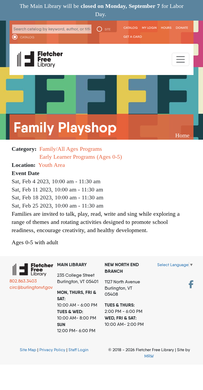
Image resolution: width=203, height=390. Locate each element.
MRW (149, 356)
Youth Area (51, 165)
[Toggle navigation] (180, 59)
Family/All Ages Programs (70, 148)
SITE (107, 29)
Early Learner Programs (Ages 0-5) (80, 156)
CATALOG (27, 37)
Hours (166, 28)
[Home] (39, 59)
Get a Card (132, 37)
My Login (149, 28)
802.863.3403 (23, 281)
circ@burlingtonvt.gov (31, 287)
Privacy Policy (52, 349)
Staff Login (78, 349)
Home (182, 135)
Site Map (28, 349)
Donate (182, 28)
